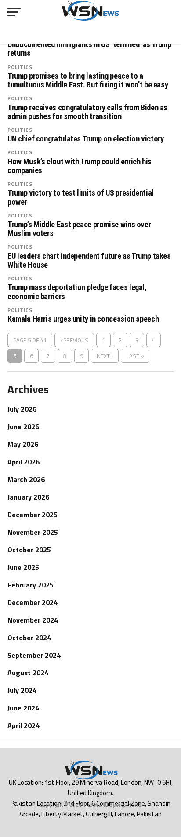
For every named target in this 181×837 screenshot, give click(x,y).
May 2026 (22, 444)
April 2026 (23, 462)
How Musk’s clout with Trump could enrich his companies (79, 166)
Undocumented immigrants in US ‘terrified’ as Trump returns (89, 49)
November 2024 (32, 620)
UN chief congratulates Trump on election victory (85, 138)
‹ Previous (74, 340)
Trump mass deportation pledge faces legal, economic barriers (77, 292)
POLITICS (20, 67)
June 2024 (23, 708)
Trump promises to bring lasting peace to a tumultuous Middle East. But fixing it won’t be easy (87, 80)
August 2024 (27, 672)
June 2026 (23, 426)
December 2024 (32, 602)
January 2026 (28, 497)
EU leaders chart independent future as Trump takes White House (89, 260)
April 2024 (23, 725)
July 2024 (21, 690)
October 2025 (29, 549)
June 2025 (23, 567)
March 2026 (26, 479)
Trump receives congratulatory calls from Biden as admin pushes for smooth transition (87, 112)
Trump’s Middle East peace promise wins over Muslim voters (79, 229)
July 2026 (21, 409)
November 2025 (32, 532)
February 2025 (30, 585)
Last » (135, 355)
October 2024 (29, 637)
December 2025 (32, 514)
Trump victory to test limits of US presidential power (80, 197)
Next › (105, 355)
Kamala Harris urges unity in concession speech (83, 319)
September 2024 (34, 655)
